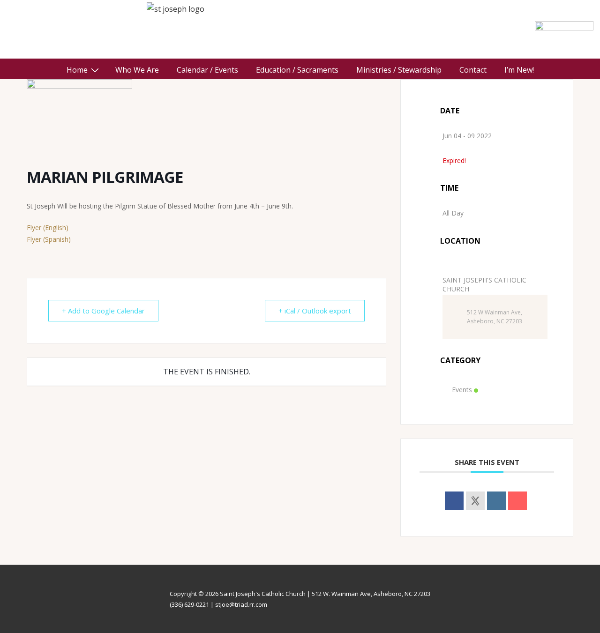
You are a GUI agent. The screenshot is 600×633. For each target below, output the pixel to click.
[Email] (517, 501)
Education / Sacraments (297, 70)
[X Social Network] (475, 501)
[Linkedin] (496, 501)
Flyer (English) (47, 227)
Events (462, 389)
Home (77, 70)
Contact (473, 70)
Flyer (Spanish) (49, 239)
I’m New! (519, 70)
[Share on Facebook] (454, 501)
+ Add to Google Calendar (103, 310)
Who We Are (137, 70)
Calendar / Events (207, 70)
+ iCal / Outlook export (314, 310)
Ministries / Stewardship (399, 70)
